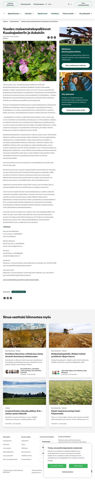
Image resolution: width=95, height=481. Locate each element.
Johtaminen (24, 441)
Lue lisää (50, 460)
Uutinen (5, 38)
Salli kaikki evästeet (57, 465)
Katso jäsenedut (26, 4)
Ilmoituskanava (36, 472)
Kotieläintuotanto (26, 455)
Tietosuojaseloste (37, 470)
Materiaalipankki (8, 452)
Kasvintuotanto (26, 452)
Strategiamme (7, 441)
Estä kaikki (78, 466)
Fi (68, 4)
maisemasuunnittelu (19, 292)
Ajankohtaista (14, 21)
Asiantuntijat (46, 441)
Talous (23, 444)
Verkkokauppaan (38, 4)
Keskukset (6, 444)
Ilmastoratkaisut (26, 459)
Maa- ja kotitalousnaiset (10, 459)
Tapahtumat (42, 13)
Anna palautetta (8, 455)
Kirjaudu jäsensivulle (10, 4)
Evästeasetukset (67, 472)
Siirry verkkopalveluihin (83, 4)
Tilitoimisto (24, 448)
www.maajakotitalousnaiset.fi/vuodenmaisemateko (21, 280)
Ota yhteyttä (7, 448)
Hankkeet (55, 13)
